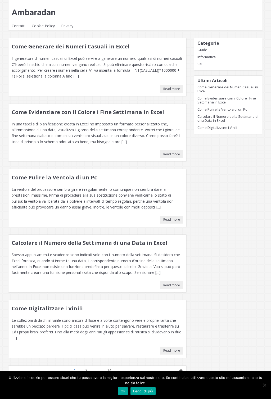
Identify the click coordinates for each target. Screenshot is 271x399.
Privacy (67, 25)
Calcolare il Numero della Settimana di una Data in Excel (89, 242)
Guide (202, 49)
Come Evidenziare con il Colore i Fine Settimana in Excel (88, 112)
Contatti (18, 25)
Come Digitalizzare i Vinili (47, 308)
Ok (123, 391)
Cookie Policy (43, 25)
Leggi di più (143, 391)
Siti (199, 64)
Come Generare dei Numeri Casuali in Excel (71, 46)
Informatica (206, 57)
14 (109, 370)
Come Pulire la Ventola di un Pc (54, 177)
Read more (171, 89)
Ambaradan (34, 12)
